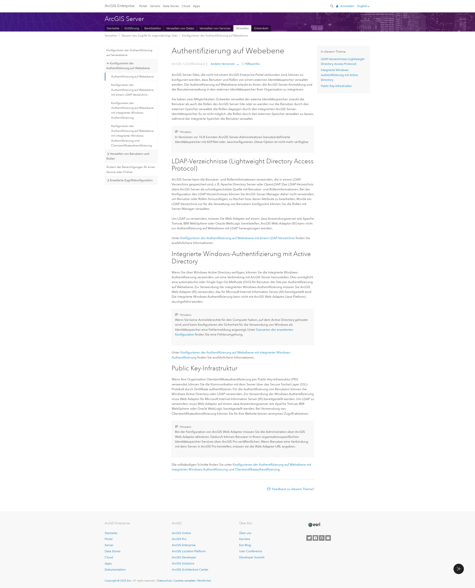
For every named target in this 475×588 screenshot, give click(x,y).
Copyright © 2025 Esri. (118, 580)
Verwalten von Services (214, 28)
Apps (196, 6)
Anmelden (347, 6)
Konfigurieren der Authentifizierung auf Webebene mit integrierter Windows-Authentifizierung (132, 110)
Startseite (113, 28)
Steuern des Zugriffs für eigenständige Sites (150, 35)
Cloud (186, 6)
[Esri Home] (314, 525)
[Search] (332, 5)
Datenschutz (164, 580)
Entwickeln (261, 28)
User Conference (250, 551)
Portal (143, 6)
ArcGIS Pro (179, 539)
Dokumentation (115, 569)
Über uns (245, 533)
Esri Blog (245, 545)
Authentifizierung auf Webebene (132, 76)
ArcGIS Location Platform (189, 551)
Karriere (244, 539)
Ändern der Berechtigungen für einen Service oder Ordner (130, 169)
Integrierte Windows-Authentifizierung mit (339, 75)
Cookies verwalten (185, 580)
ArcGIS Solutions (183, 563)
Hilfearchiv (252, 64)
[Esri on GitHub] (322, 538)
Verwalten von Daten (180, 28)
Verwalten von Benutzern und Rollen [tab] (127, 156)
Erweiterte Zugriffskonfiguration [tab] (131, 180)
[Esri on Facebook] (315, 538)
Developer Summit (251, 557)
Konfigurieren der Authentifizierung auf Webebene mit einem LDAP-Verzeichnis (132, 89)
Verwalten (242, 28)
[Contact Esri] (328, 538)
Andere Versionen (223, 64)
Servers (155, 6)
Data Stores (171, 6)
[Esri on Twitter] (309, 538)
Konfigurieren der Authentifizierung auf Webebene (215, 35)
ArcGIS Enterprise (120, 6)
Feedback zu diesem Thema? (293, 489)
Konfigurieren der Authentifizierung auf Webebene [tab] (128, 66)
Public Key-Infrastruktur (336, 86)
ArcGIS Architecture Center (190, 569)
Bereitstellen (152, 28)
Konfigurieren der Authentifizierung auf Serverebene (129, 53)
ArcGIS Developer (184, 557)
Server (109, 545)
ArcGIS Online (181, 533)
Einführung (132, 28)
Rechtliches (204, 580)
